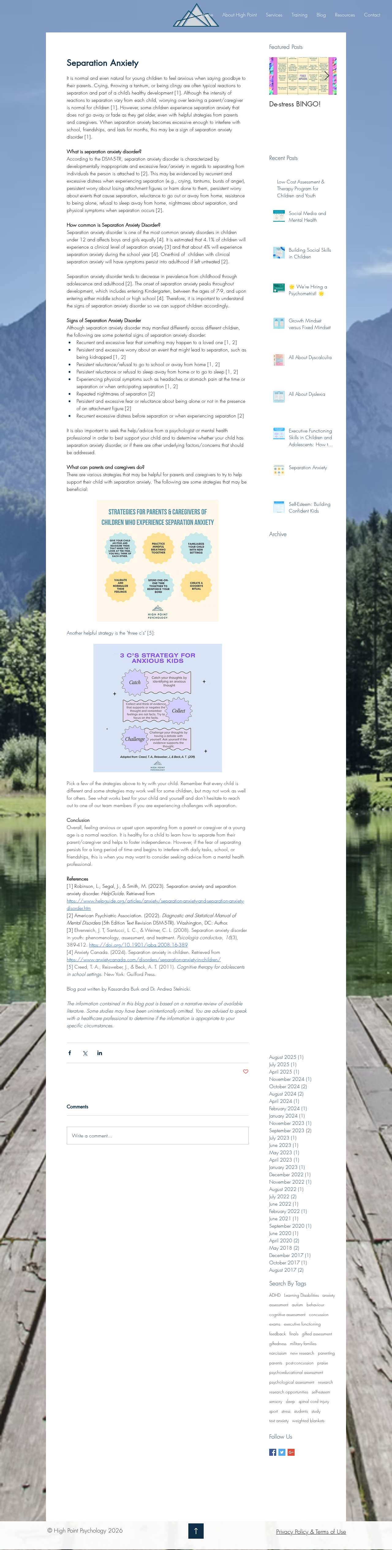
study (315, 1411)
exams (274, 1324)
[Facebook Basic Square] (272, 1452)
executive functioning (302, 1324)
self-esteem (321, 1392)
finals (293, 1334)
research (325, 1382)
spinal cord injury (314, 1401)
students (301, 1411)
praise (322, 1363)
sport (273, 1411)
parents (275, 1363)
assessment (278, 1304)
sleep (290, 1401)
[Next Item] (327, 76)
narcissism (278, 1353)
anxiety (328, 1295)
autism (297, 1304)
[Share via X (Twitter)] (85, 1053)
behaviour (315, 1304)
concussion (319, 1314)
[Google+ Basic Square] (291, 1452)
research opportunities (288, 1392)
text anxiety (278, 1420)
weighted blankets (308, 1420)
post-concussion (300, 1363)
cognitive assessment (287, 1314)
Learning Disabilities (301, 1295)
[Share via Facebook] (70, 1053)
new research (302, 1353)
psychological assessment (291, 1382)
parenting (326, 1353)
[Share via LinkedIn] (100, 1053)
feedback (277, 1334)
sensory (275, 1401)
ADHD (275, 1295)
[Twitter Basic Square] (281, 1452)
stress (285, 1411)
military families (303, 1343)
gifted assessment (317, 1334)
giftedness (277, 1343)
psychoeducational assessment (296, 1372)
